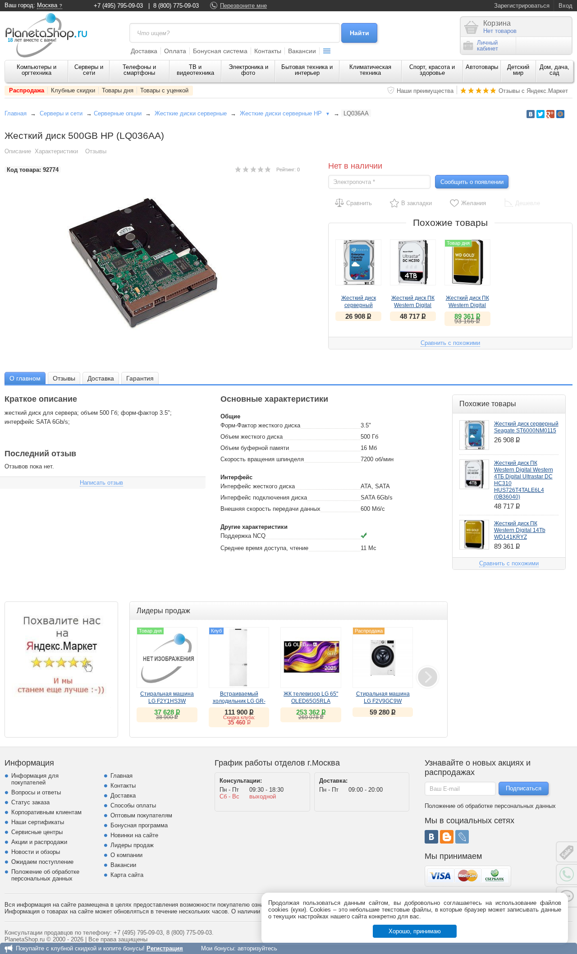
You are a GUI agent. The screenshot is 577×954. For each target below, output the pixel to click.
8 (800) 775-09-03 (176, 5)
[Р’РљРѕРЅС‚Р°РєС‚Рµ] (531, 114)
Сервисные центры (37, 832)
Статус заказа (30, 802)
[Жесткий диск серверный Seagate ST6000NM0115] (358, 262)
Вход (565, 5)
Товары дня (117, 90)
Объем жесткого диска (251, 436)
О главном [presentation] (25, 378)
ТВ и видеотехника (195, 70)
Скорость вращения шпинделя (262, 459)
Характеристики (56, 151)
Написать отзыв (101, 482)
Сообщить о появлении (472, 182)
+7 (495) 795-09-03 (118, 5)
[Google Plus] (550, 114)
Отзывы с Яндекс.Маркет (533, 90)
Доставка (144, 51)
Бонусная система (220, 51)
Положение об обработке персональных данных (45, 875)
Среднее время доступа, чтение (264, 548)
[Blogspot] (446, 837)
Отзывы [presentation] (64, 378)
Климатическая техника (370, 70)
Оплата (175, 51)
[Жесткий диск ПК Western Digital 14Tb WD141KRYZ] (474, 535)
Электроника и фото (248, 70)
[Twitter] (540, 114)
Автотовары (482, 67)
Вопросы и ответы (36, 792)
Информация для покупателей (35, 779)
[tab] (25, 378)
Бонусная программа (139, 825)
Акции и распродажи (39, 842)
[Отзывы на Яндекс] (61, 658)
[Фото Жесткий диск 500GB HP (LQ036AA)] (152, 264)
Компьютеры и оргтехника (36, 70)
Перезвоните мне (243, 5)
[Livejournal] (462, 837)
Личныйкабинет (487, 45)
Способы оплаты (133, 805)
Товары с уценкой (164, 90)
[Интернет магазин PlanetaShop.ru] (50, 35)
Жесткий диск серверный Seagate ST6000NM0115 (526, 427)
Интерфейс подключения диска (263, 497)
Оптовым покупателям (141, 815)
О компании (126, 855)
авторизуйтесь (257, 948)
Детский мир (518, 70)
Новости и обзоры (35, 852)
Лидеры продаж (132, 845)
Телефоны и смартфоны (139, 70)
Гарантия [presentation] (140, 378)
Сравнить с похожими (450, 342)
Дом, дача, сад (554, 70)
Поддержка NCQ (243, 535)
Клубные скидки (73, 90)
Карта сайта (126, 874)
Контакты (267, 51)
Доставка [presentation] (100, 378)
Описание (18, 151)
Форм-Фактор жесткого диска (260, 425)
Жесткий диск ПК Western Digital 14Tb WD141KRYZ (519, 530)
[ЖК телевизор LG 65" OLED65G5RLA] (310, 657)
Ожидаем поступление (42, 861)
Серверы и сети (88, 70)
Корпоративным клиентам (46, 812)
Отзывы (95, 151)
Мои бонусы (217, 948)
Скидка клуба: (239, 717)
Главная (16, 113)
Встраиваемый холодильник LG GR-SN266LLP (239, 701)
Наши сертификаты (37, 822)
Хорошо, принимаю (415, 931)
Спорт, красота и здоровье (432, 70)
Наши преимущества (425, 90)
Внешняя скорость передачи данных (270, 508)
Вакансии (302, 51)
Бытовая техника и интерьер (307, 70)
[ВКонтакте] (431, 837)
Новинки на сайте (134, 835)
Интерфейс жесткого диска (257, 486)
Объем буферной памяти (254, 448)
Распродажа (26, 90)
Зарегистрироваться (522, 5)
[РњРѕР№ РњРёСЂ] (560, 114)
